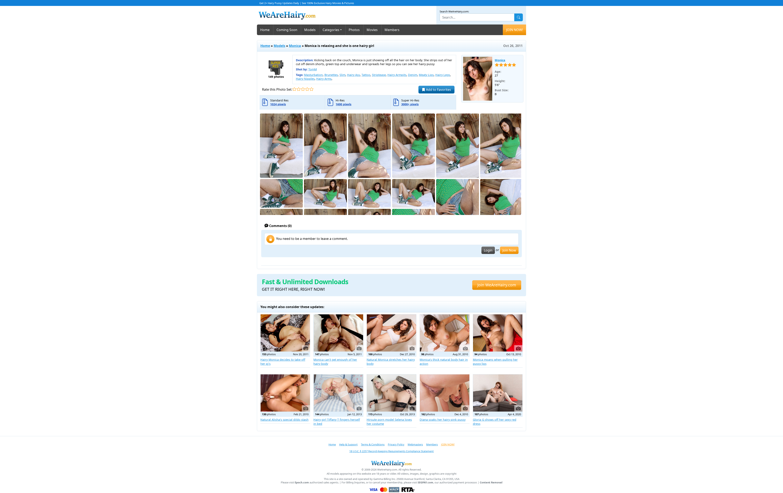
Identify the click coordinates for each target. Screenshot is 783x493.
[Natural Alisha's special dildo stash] (285, 393)
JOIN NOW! (514, 30)
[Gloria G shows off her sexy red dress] (498, 393)
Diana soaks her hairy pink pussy (443, 420)
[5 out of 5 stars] (311, 89)
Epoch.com (302, 482)
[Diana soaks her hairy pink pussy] (444, 393)
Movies (372, 30)
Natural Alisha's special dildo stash (284, 420)
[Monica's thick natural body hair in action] (444, 333)
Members (392, 30)
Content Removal (491, 482)
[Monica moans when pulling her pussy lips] (498, 333)
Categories (331, 30)
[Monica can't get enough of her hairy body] (338, 333)
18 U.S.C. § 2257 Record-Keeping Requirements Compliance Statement (391, 451)
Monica (295, 45)
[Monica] (477, 79)
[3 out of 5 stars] (303, 89)
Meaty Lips (426, 75)
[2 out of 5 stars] (298, 89)
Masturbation (313, 75)
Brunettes (331, 75)
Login (488, 250)
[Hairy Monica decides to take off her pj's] (285, 333)
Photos (354, 30)
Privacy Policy (396, 444)
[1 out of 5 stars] (294, 89)
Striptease (379, 75)
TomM (312, 69)
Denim (412, 75)
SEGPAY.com (425, 482)
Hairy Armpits (396, 75)
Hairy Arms (324, 79)
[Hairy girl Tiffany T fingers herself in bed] (338, 393)
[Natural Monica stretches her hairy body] (391, 333)
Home (265, 30)
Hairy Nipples (305, 79)
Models (310, 30)
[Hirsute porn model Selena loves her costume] (391, 393)
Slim (342, 75)
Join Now (509, 250)
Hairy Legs (442, 75)
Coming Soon (286, 30)
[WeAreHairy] (391, 463)
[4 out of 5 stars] (307, 89)
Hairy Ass (353, 75)
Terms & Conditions (373, 444)
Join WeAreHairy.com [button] (496, 285)
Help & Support (348, 444)
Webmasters (415, 444)
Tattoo (366, 75)
